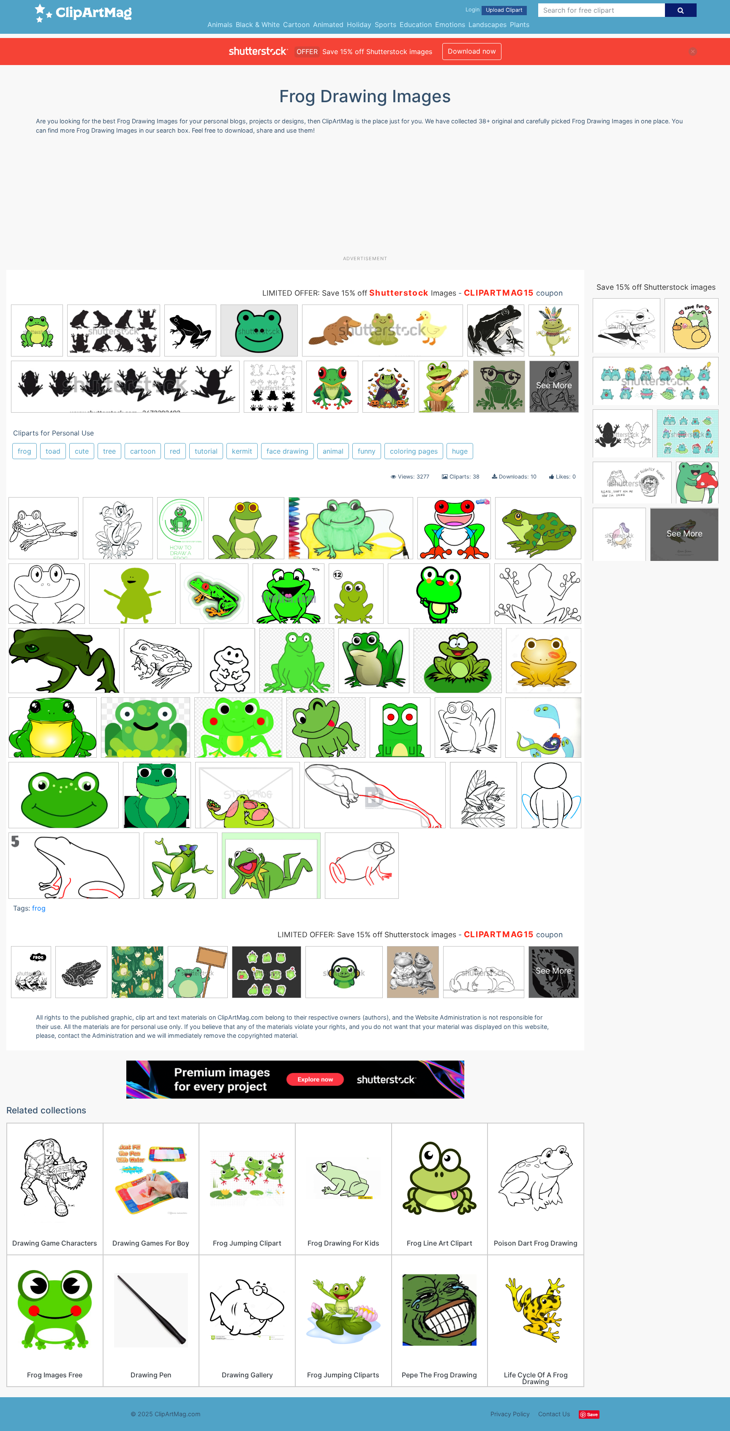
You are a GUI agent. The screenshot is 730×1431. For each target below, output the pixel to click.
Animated (328, 24)
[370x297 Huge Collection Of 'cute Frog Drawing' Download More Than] (538, 532)
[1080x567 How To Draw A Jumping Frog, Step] (375, 799)
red (175, 451)
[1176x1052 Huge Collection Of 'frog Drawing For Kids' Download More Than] (46, 597)
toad (53, 451)
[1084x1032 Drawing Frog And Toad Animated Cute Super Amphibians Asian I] (544, 663)
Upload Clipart (504, 10)
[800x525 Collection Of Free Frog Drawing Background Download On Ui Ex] (64, 664)
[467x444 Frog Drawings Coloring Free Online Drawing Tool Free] (288, 597)
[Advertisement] (365, 198)
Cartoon (296, 24)
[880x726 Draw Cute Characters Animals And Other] (457, 664)
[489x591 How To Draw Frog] (551, 798)
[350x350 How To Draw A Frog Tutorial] (361, 869)
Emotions (450, 24)
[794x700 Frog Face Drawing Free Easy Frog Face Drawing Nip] (543, 731)
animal (333, 451)
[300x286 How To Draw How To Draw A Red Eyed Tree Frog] (454, 532)
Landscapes (488, 24)
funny (367, 451)
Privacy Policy (510, 1413)
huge (460, 451)
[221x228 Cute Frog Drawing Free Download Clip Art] (374, 664)
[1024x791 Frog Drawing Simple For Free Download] (538, 597)
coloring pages (414, 451)
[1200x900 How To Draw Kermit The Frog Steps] (271, 869)
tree (109, 451)
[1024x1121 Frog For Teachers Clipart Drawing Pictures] (157, 799)
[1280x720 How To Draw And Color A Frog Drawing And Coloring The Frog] (351, 532)
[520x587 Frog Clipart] (400, 731)
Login (472, 9)
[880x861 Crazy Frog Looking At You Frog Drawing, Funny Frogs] (297, 664)
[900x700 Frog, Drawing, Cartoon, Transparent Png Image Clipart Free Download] (238, 731)
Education (416, 24)
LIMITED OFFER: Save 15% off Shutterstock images (367, 934)
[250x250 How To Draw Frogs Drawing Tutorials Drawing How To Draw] (180, 869)
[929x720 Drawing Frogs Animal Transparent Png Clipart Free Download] (52, 731)
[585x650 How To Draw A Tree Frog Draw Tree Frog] (483, 799)
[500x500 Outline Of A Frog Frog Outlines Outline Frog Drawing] (118, 532)
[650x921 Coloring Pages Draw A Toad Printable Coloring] (229, 664)
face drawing (287, 451)
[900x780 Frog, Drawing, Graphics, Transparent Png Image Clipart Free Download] (326, 731)
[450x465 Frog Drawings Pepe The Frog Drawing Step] (468, 731)
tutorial (206, 451)
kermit (242, 451)
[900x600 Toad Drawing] (439, 597)
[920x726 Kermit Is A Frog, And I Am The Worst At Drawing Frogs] (132, 597)
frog (24, 451)
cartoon (142, 451)
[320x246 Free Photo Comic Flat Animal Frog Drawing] (145, 732)
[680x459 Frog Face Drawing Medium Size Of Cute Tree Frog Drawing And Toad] (63, 799)
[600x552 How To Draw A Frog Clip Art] (246, 532)
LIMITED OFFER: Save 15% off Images (359, 292)
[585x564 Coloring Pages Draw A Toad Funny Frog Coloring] (161, 664)
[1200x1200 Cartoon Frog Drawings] (43, 532)
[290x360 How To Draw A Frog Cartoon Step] (356, 597)
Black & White (258, 24)
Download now (472, 51)
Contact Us (554, 1413)
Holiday (359, 24)
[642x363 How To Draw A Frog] (74, 869)
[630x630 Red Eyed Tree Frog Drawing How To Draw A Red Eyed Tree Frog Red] (214, 597)
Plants (519, 24)
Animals (219, 24)
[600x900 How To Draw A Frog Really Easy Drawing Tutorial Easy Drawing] (181, 532)
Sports (385, 24)
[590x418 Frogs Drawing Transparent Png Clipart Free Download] (248, 799)
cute (82, 451)
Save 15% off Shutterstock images (656, 287)
